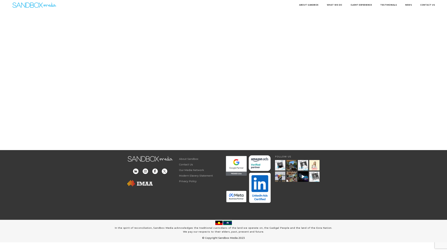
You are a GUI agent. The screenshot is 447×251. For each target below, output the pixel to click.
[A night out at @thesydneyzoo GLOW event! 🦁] (303, 177)
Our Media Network (191, 170)
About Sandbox (188, 159)
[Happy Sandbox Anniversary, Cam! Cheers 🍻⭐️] (280, 165)
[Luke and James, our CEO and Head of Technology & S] (280, 177)
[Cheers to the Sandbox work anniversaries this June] (314, 177)
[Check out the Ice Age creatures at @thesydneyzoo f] (291, 165)
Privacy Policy (188, 181)
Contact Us (186, 164)
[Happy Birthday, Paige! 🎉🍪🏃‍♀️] (314, 165)
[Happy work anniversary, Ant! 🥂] (303, 165)
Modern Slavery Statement (196, 175)
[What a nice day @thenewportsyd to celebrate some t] (291, 177)
